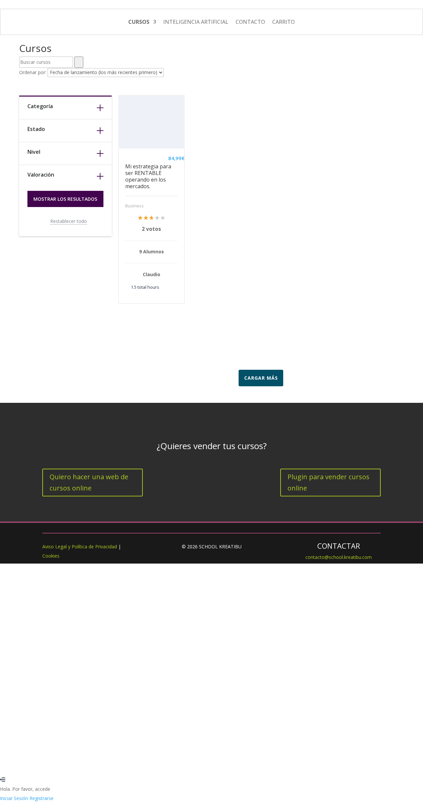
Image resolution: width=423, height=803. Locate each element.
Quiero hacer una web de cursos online (89, 482)
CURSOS (138, 21)
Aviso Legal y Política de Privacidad (79, 546)
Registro (38, 761)
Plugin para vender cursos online (328, 482)
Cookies (50, 556)
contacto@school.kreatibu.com (338, 557)
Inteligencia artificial (195, 21)
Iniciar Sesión (62, 761)
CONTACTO (250, 21)
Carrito (283, 21)
